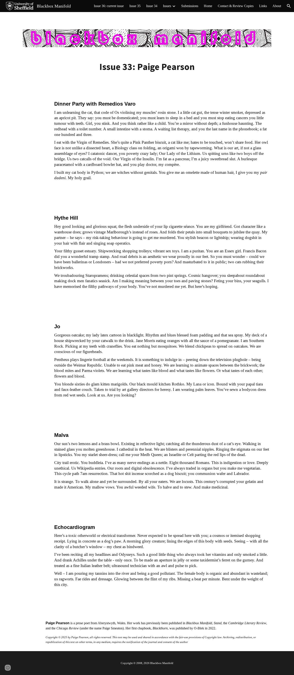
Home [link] (208, 6)
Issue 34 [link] (151, 6)
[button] (289, 6)
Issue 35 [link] (135, 6)
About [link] (276, 6)
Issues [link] (167, 6)
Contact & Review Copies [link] (236, 6)
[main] (147, 66)
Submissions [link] (189, 6)
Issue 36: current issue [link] (109, 6)
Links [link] (263, 6)
